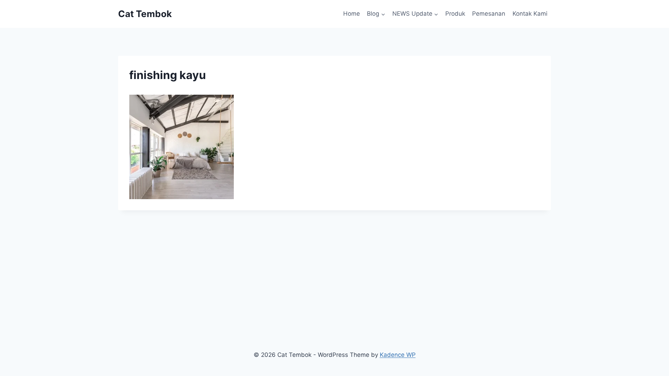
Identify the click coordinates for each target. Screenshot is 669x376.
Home (351, 13)
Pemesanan (488, 13)
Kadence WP (398, 354)
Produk (455, 13)
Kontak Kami (530, 13)
